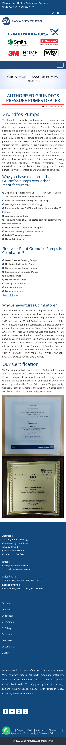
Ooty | (34, 733)
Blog (6, 652)
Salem (53, 733)
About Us (9, 609)
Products (8, 615)
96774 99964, (9, 588)
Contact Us (10, 646)
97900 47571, (9, 580)
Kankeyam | (42, 730)
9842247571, (10, 7)
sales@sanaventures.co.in (15, 565)
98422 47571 (37, 580)
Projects (8, 640)
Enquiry (8, 634)
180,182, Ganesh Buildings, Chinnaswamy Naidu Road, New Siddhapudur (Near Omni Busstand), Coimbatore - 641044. (15, 547)
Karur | (27, 733)
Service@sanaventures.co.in (16, 569)
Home (7, 603)
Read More (10, 295)
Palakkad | (44, 733)
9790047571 (27, 7)
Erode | (31, 730)
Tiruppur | (22, 730)
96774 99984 (37, 588)
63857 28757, (23, 588)
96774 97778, (23, 580)
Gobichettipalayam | (12, 733)
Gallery (7, 628)
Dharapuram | (56, 730)
